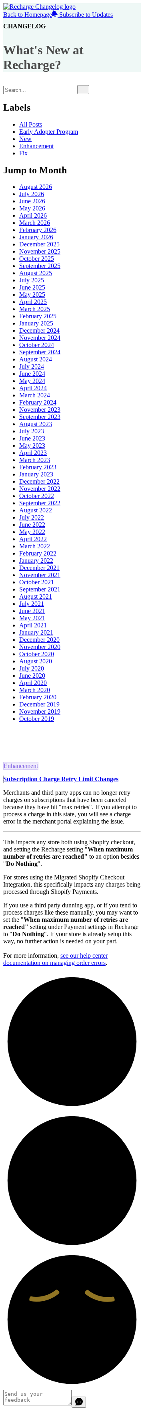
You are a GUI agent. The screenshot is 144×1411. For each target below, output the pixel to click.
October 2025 (36, 258)
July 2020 (31, 668)
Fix (23, 153)
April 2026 (33, 215)
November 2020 (39, 646)
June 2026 (32, 201)
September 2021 (39, 589)
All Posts (30, 124)
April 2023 (33, 452)
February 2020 (37, 697)
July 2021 (31, 603)
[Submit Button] (83, 89)
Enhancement (36, 146)
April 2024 (33, 388)
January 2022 (36, 560)
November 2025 (39, 251)
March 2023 (34, 459)
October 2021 (36, 582)
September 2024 (39, 352)
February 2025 (37, 316)
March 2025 (34, 309)
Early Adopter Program (48, 131)
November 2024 (39, 337)
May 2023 (32, 445)
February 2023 (37, 467)
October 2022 (36, 495)
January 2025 (36, 323)
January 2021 (36, 632)
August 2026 (35, 186)
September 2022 (39, 503)
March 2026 (34, 222)
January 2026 (36, 237)
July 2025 (31, 280)
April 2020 (33, 682)
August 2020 (35, 661)
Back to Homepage (27, 14)
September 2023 (39, 416)
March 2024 (34, 395)
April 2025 (33, 301)
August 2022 (35, 510)
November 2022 (39, 488)
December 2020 (39, 639)
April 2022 (33, 539)
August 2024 (35, 359)
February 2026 (37, 229)
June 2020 (32, 675)
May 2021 (32, 618)
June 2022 (32, 524)
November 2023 (39, 409)
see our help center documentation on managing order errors (55, 959)
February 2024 (37, 402)
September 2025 (39, 265)
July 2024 (31, 366)
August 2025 (35, 273)
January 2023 (36, 474)
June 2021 (32, 610)
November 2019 (39, 711)
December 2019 (39, 704)
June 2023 (32, 438)
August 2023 (35, 424)
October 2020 (36, 654)
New (25, 138)
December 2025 (39, 244)
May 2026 (32, 208)
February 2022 (37, 553)
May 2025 (32, 294)
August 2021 (35, 596)
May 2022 (32, 531)
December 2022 (39, 481)
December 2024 (39, 330)
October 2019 (36, 718)
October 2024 (36, 344)
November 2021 (39, 575)
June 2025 (32, 287)
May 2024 (32, 380)
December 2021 (39, 567)
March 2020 (34, 690)
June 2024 (32, 373)
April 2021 (33, 625)
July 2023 (31, 431)
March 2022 (34, 546)
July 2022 (31, 517)
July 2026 (31, 194)
